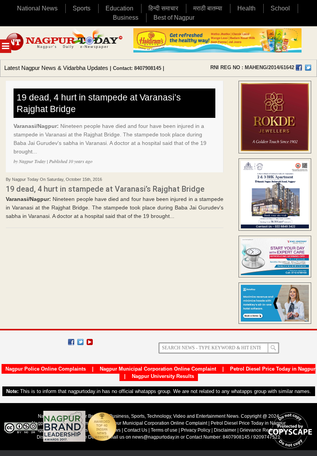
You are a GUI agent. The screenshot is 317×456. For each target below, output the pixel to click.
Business (125, 17)
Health (246, 8)
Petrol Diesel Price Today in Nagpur (272, 369)
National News (37, 8)
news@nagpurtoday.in (155, 437)
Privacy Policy (195, 430)
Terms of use (164, 430)
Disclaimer (225, 430)
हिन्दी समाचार (163, 8)
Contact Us (135, 430)
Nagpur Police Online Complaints (45, 369)
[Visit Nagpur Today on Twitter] (308, 68)
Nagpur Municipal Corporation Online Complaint (158, 369)
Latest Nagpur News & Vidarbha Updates (56, 68)
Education (119, 8)
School (280, 8)
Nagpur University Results (163, 376)
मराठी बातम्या (207, 8)
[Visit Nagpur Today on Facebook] (299, 68)
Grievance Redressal (262, 430)
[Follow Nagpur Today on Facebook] (71, 342)
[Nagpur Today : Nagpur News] (65, 43)
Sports (81, 8)
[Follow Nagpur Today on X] (80, 342)
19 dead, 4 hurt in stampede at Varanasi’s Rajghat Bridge (99, 103)
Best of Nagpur (173, 17)
